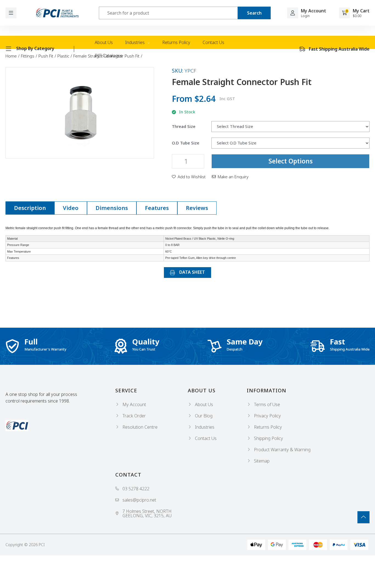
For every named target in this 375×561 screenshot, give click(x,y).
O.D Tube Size (185, 143)
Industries (135, 42)
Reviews (197, 208)
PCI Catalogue (109, 55)
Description (30, 208)
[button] (189, 176)
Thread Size (183, 126)
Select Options (290, 161)
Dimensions (112, 208)
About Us (104, 42)
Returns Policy (176, 42)
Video (71, 208)
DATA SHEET (191, 272)
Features (157, 208)
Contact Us (213, 42)
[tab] (29, 208)
